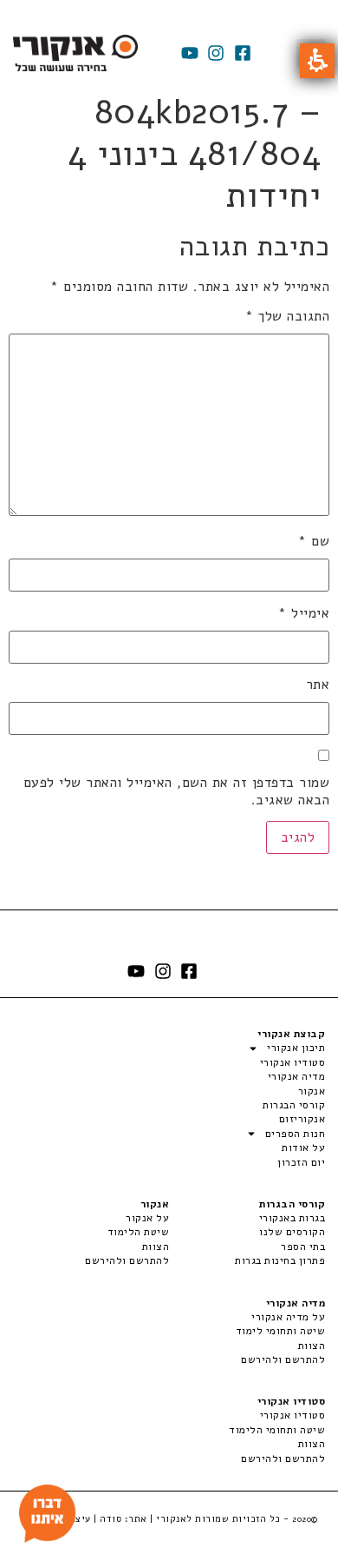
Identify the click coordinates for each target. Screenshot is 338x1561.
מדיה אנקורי (296, 1076)
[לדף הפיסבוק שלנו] (242, 53)
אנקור (311, 1091)
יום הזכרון (301, 1162)
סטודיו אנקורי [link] (292, 1415)
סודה (110, 1518)
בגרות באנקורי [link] (292, 1218)
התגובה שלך (287, 316)
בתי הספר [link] (303, 1246)
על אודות (303, 1147)
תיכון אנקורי (296, 1048)
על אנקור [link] (147, 1218)
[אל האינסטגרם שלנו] (215, 53)
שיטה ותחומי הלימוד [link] (277, 1430)
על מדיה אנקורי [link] (288, 1317)
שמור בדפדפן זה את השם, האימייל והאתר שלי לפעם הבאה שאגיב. (176, 791)
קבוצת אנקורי (291, 1034)
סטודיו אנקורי (292, 1062)
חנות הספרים (295, 1134)
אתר (317, 684)
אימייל (303, 613)
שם (313, 541)
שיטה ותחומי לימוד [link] (280, 1331)
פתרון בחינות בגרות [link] (280, 1260)
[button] (317, 60)
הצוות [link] (155, 1246)
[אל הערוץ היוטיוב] (189, 53)
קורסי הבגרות (294, 1105)
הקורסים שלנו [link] (292, 1232)
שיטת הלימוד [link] (138, 1232)
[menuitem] (247, 1218)
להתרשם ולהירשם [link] (127, 1260)
